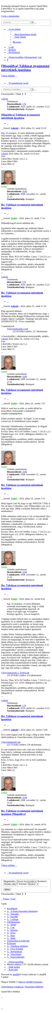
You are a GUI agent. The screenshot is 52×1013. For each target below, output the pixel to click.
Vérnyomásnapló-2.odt (17, 329)
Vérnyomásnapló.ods (11, 742)
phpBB (16, 974)
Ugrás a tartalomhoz (10, 16)
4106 (24, 191)
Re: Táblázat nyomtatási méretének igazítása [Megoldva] (22, 812)
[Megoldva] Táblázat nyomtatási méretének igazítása (25, 68)
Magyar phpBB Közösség (30, 982)
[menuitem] (24, 34)
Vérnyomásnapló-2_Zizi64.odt (15, 673)
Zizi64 (4, 186)
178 (24, 104)
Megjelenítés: (9, 881)
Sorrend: (23, 884)
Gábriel (4, 99)
